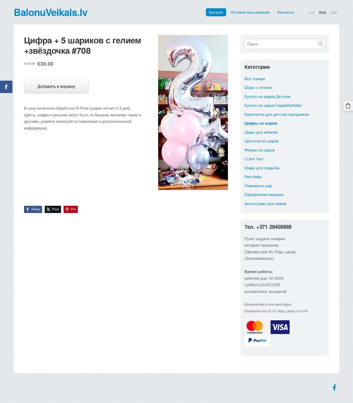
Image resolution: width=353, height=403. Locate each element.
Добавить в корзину (56, 86)
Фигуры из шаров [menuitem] (259, 150)
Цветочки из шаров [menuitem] (261, 141)
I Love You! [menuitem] (253, 159)
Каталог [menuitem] (216, 12)
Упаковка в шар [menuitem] (258, 186)
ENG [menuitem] (334, 12)
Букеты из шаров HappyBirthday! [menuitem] (273, 105)
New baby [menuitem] (253, 176)
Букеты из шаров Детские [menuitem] (267, 96)
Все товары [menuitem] (254, 79)
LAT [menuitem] (312, 12)
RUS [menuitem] (322, 12)
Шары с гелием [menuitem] (258, 87)
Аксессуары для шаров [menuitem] (265, 203)
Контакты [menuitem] (285, 12)
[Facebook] (334, 387)
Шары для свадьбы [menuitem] (262, 168)
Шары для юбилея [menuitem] (261, 132)
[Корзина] (348, 106)
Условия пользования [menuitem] (250, 12)
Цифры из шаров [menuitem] (260, 123)
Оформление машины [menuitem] (264, 194)
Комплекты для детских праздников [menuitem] (276, 114)
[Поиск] (321, 44)
